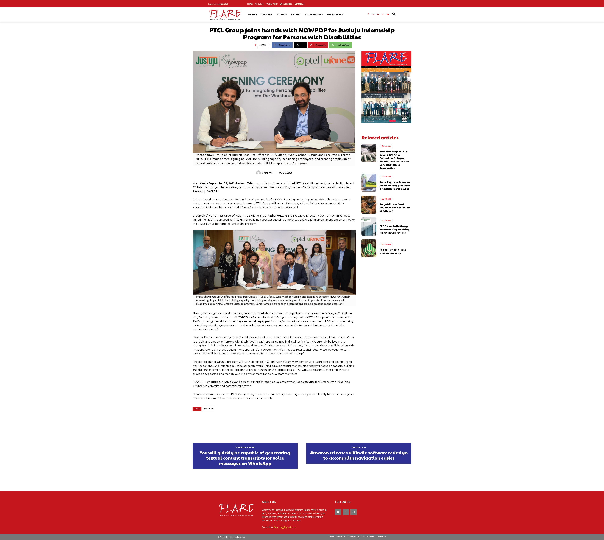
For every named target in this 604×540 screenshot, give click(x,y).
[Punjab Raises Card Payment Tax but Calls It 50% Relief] (368, 205)
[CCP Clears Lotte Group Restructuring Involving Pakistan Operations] (368, 226)
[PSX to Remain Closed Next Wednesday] (368, 248)
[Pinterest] (383, 14)
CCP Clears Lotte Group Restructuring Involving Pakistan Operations (395, 229)
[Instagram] (373, 14)
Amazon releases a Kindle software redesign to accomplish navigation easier (359, 455)
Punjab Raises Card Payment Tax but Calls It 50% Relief (395, 207)
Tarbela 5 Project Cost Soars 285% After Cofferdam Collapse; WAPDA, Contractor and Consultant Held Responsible (394, 160)
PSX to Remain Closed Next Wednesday (393, 251)
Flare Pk (267, 172)
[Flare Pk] (259, 172)
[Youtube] (387, 14)
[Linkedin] (378, 14)
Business (386, 146)
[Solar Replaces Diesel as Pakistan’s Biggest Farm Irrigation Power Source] (368, 182)
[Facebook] (368, 14)
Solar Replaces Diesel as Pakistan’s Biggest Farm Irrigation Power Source (395, 185)
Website (209, 408)
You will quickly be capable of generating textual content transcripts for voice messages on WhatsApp (245, 458)
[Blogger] (338, 512)
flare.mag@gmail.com (285, 527)
